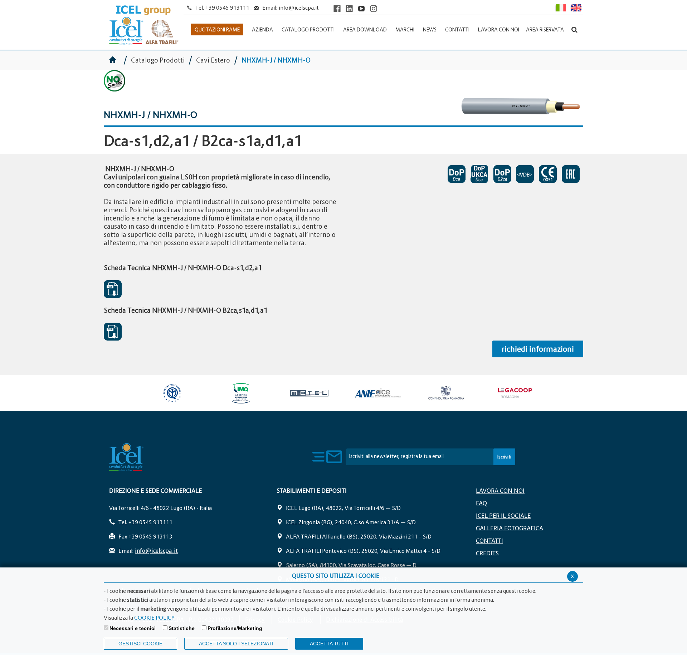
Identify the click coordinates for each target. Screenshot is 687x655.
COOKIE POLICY (154, 617)
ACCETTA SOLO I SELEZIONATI (236, 643)
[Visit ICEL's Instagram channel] (373, 8)
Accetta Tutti (329, 643)
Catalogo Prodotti (158, 60)
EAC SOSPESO (572, 174)
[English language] (575, 7)
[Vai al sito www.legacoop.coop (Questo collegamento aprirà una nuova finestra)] (514, 393)
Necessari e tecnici (132, 628)
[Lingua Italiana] (560, 7)
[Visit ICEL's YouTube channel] (361, 8)
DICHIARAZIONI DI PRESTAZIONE (458, 174)
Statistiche (182, 628)
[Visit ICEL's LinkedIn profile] (349, 8)
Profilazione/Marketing (235, 628)
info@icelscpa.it (299, 7)
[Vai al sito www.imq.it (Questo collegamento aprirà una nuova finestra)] (241, 393)
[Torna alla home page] (143, 25)
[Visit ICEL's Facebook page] (337, 8)
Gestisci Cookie (140, 643)
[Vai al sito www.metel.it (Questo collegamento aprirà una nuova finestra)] (309, 393)
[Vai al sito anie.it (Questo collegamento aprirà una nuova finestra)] (377, 393)
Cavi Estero (213, 60)
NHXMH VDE (526, 174)
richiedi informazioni (538, 348)
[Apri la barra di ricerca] (574, 29)
